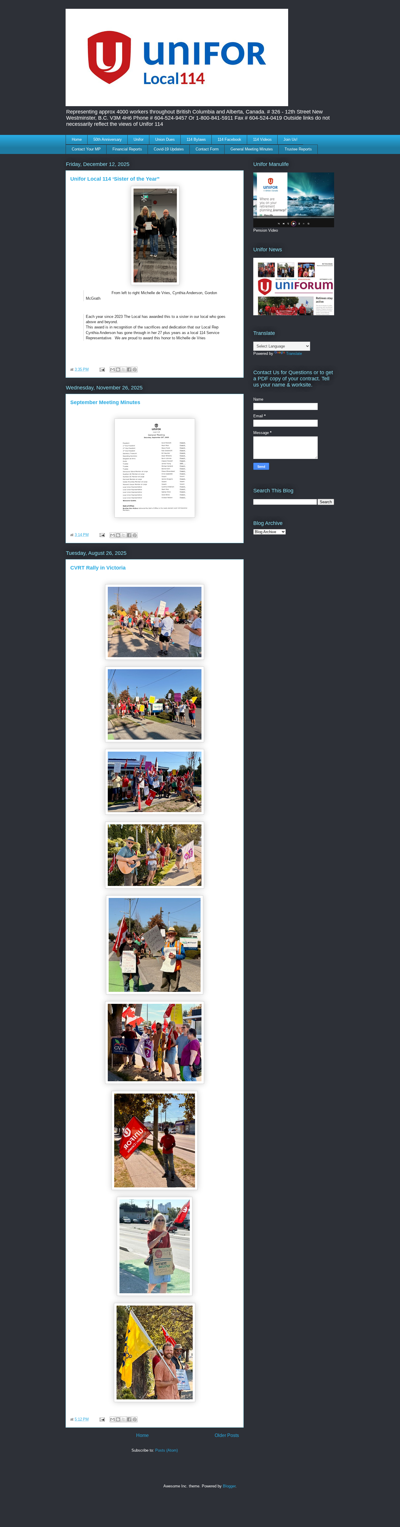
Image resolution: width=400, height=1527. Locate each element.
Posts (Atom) (166, 1450)
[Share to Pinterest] (135, 369)
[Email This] (112, 369)
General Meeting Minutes (251, 149)
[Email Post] (102, 369)
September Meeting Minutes (105, 402)
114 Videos (262, 139)
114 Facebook (229, 139)
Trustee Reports (298, 149)
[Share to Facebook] (129, 369)
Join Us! (290, 139)
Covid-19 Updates (169, 149)
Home (77, 139)
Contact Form (207, 149)
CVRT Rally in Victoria (98, 568)
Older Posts (227, 1435)
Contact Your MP (86, 149)
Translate (294, 353)
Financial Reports (127, 149)
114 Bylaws (196, 139)
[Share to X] (124, 369)
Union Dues (165, 139)
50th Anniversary (107, 139)
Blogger (229, 1486)
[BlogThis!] (118, 369)
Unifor (138, 139)
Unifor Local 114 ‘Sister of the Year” (115, 179)
